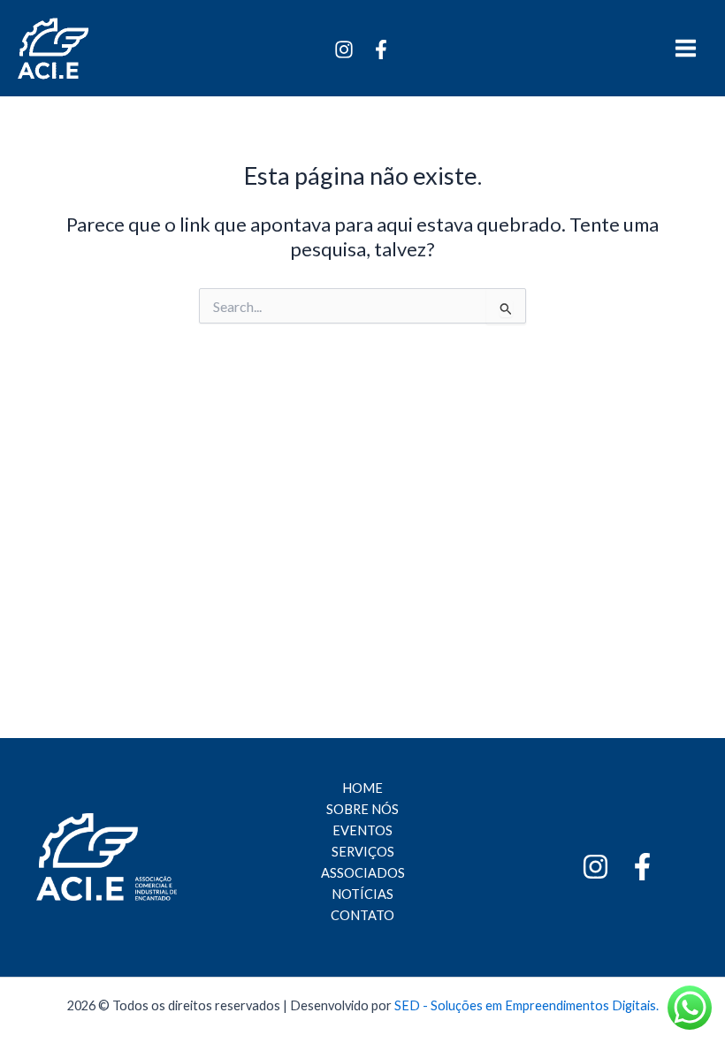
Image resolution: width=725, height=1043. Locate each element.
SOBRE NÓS (362, 809)
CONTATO (362, 915)
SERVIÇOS (363, 851)
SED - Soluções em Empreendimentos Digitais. (526, 1005)
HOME (362, 788)
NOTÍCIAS (362, 894)
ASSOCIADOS (363, 872)
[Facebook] (381, 49)
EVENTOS (362, 830)
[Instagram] (344, 49)
